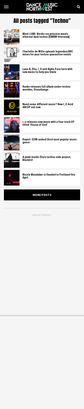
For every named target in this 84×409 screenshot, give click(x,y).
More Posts (42, 195)
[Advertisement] (42, 259)
